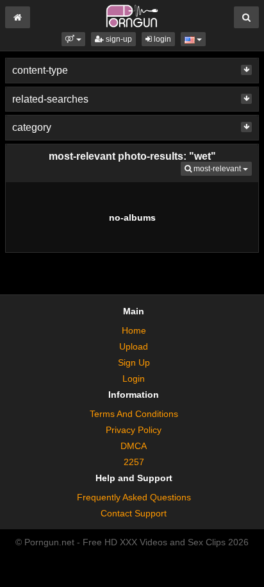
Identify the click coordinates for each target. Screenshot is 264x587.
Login (133, 378)
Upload (133, 346)
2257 (134, 462)
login (161, 39)
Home (134, 330)
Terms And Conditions (134, 414)
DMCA (133, 446)
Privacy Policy (133, 430)
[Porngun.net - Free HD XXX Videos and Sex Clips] (131, 15)
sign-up (118, 39)
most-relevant (222, 168)
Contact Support (134, 513)
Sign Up (134, 362)
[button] (73, 39)
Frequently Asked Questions (134, 497)
